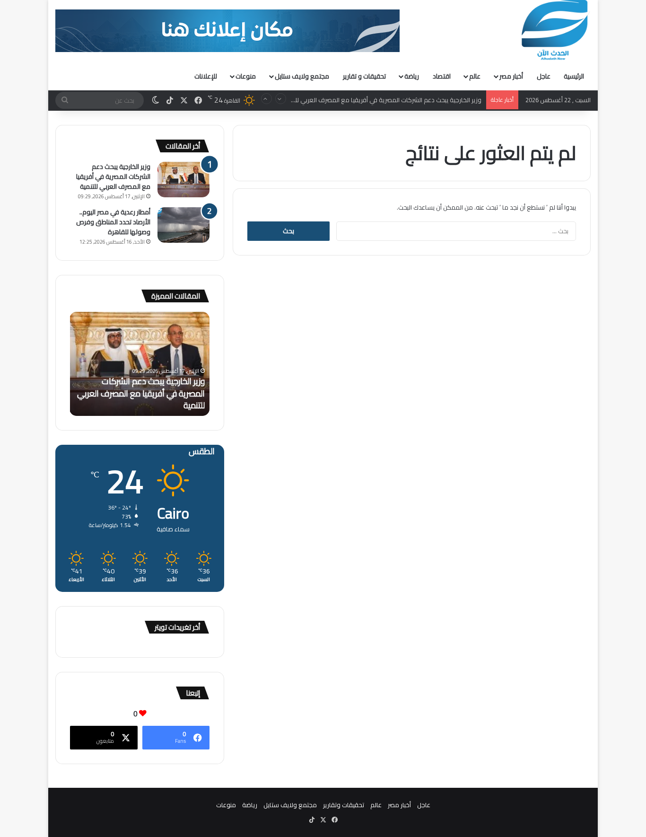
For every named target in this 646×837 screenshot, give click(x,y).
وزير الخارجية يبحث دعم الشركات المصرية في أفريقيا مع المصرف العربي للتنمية (381, 91)
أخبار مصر (511, 76)
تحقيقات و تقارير (364, 76)
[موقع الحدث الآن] (554, 30)
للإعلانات (205, 76)
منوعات (246, 76)
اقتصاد (442, 76)
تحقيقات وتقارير (343, 805)
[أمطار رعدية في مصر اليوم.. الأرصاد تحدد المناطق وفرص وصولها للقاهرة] (183, 225)
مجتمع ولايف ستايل (302, 76)
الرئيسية (574, 76)
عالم (474, 76)
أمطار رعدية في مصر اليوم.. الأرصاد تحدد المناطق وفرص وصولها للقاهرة (113, 222)
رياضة (411, 76)
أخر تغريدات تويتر (177, 627)
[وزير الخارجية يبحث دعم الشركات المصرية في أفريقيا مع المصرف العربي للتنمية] (183, 179)
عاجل (543, 76)
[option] (140, 364)
